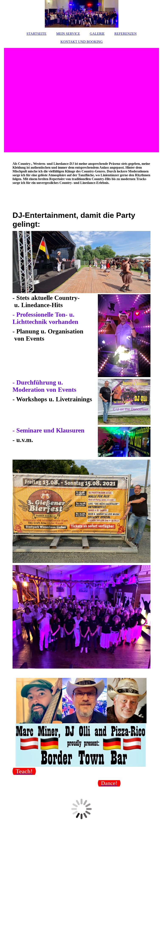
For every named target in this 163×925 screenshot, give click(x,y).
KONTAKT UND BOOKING (81, 41)
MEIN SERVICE (68, 33)
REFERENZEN (125, 33)
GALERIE (97, 33)
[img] (81, 14)
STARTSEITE (36, 33)
